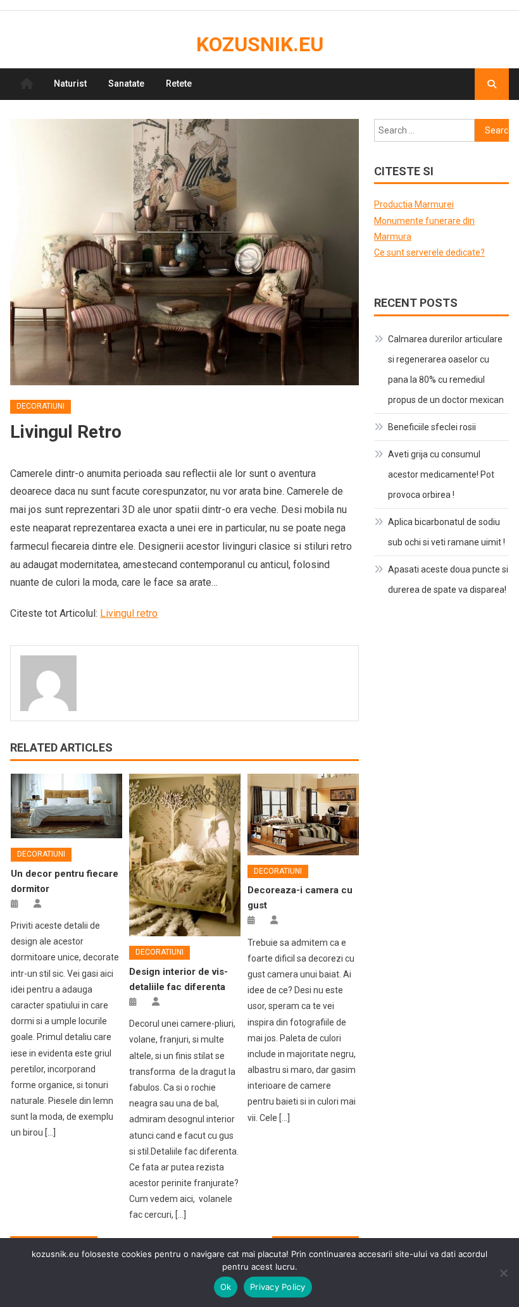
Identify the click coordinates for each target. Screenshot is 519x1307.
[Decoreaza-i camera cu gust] (303, 814)
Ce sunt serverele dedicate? (429, 252)
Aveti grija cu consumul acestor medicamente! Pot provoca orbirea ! (441, 474)
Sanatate (126, 83)
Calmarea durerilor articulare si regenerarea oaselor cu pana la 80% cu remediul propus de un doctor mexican (446, 369)
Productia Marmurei (414, 204)
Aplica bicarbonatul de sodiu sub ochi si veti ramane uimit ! (446, 532)
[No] (503, 1273)
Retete (179, 83)
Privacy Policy (278, 1287)
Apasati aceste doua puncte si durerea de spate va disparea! (448, 579)
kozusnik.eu (259, 44)
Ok (226, 1287)
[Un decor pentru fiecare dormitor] (66, 806)
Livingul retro (129, 613)
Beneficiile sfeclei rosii (432, 427)
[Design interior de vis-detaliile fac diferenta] (185, 855)
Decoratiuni (40, 406)
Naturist (70, 83)
